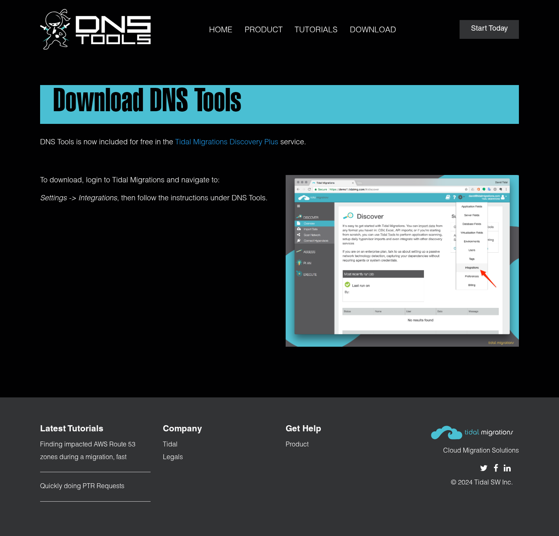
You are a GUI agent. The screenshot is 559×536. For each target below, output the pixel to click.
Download (373, 30)
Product (264, 30)
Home (220, 30)
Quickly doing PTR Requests (82, 487)
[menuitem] (221, 24)
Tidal (170, 445)
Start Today (489, 29)
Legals (173, 458)
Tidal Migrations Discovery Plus (226, 142)
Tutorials (316, 30)
